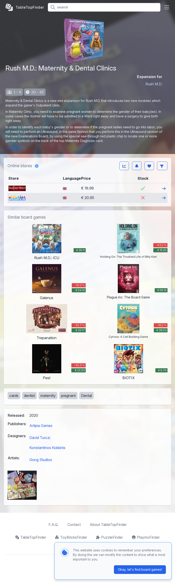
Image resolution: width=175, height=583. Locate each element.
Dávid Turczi (39, 437)
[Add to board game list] (149, 166)
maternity (48, 395)
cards (13, 395)
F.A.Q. (53, 524)
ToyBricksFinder (73, 537)
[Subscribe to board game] (137, 166)
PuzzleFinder (112, 537)
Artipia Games (40, 425)
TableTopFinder (33, 537)
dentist (29, 395)
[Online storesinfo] (36, 166)
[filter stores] (162, 166)
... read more (14, 147)
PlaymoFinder (148, 537)
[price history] (124, 166)
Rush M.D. (153, 84)
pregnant (68, 395)
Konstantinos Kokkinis (47, 447)
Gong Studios (40, 459)
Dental (86, 395)
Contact (74, 524)
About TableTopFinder (108, 524)
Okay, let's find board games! (140, 569)
